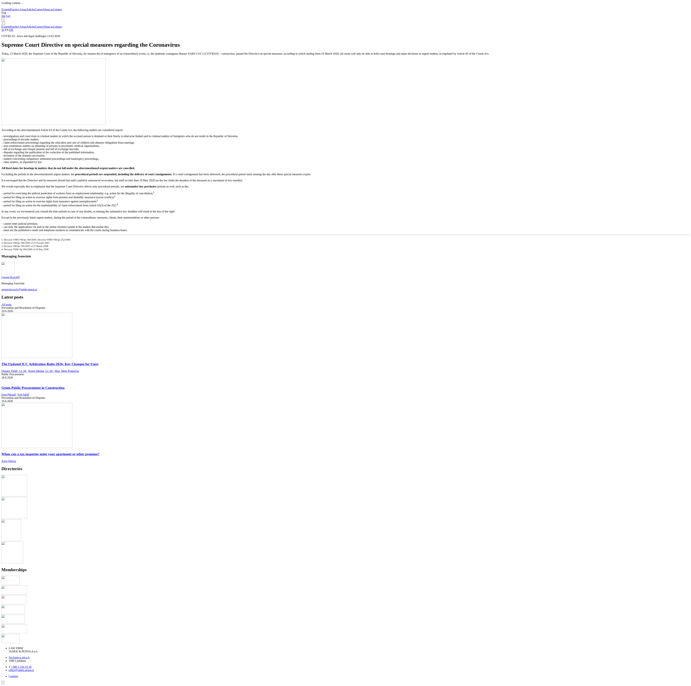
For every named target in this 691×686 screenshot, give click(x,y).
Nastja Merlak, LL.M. (40, 371)
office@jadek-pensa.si (21, 670)
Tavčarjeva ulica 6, (19, 657)
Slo (3, 15)
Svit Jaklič (23, 394)
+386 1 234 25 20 (21, 666)
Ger (8, 15)
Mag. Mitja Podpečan (67, 371)
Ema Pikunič (8, 394)
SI (2, 29)
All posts (6, 304)
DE (11, 29)
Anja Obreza (8, 461)
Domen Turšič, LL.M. (14, 371)
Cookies (13, 676)
